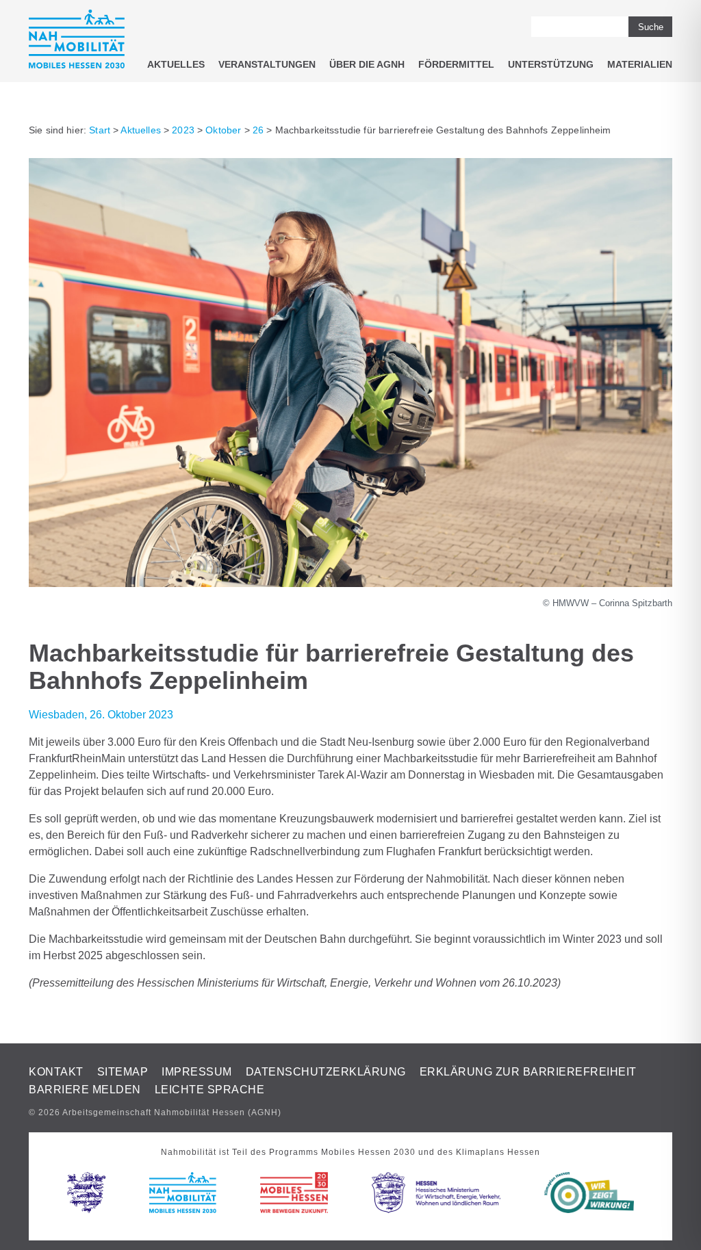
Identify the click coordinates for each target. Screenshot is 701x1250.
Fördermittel (456, 64)
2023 (183, 130)
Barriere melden (85, 1089)
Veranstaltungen (267, 64)
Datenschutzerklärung (326, 1072)
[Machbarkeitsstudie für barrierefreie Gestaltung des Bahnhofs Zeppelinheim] (350, 583)
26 (258, 130)
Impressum (197, 1072)
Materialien (639, 64)
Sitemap (123, 1072)
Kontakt (56, 1072)
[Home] (77, 41)
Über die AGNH (367, 64)
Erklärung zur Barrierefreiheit (528, 1072)
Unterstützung (551, 64)
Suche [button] (650, 27)
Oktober (223, 130)
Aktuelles (176, 64)
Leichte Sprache (210, 1089)
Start (99, 130)
